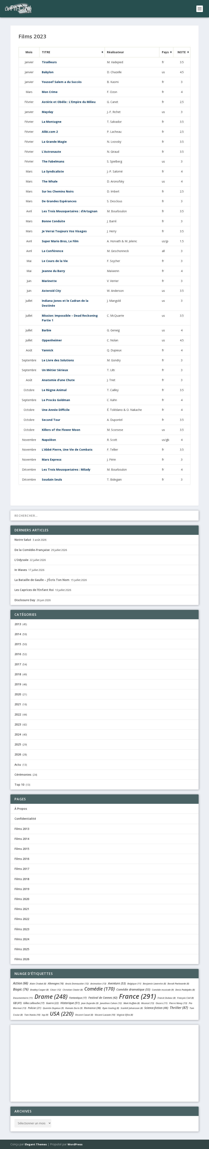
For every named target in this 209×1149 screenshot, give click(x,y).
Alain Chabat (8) (38, 983)
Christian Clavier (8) (73, 989)
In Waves (20, 570)
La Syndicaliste (53, 171)
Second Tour (51, 420)
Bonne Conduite (53, 221)
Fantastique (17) (78, 997)
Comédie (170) (99, 988)
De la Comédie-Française (32, 550)
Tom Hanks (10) (32, 1014)
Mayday (47, 112)
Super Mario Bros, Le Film (60, 241)
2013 (17, 624)
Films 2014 (21, 839)
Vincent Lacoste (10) (105, 1014)
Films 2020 (21, 899)
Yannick (47, 350)
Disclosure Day (24, 600)
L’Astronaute (51, 152)
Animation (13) (98, 983)
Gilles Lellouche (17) (33, 1003)
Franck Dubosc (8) (167, 997)
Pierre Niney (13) (178, 1003)
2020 (17, 694)
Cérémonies (22, 774)
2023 (17, 724)
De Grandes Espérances (59, 201)
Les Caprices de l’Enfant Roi (34, 590)
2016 (17, 654)
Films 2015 (21, 849)
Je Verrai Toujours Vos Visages (64, 231)
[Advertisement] (104, 1062)
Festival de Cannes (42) (102, 998)
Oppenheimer (52, 340)
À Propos (20, 809)
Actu (17, 764)
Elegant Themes (36, 1144)
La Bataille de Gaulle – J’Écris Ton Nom (41, 580)
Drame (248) (51, 996)
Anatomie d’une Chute (58, 380)
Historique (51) (70, 1003)
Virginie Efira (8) (125, 1014)
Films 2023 (21, 929)
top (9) (45, 1014)
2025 (17, 744)
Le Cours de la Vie (55, 261)
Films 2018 (21, 879)
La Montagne (51, 122)
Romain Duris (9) (73, 1008)
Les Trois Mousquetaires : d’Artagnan (69, 211)
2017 (17, 664)
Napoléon (49, 440)
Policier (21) (34, 1008)
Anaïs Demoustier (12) (77, 983)
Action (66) (20, 983)
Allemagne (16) (56, 983)
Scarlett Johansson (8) (132, 1008)
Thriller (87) (179, 1007)
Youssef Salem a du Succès (62, 82)
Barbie (46, 330)
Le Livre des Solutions (58, 360)
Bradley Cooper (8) (39, 989)
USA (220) (61, 1013)
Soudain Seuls (52, 479)
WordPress (75, 1144)
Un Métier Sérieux (55, 370)
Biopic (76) (21, 989)
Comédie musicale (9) (163, 989)
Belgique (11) (134, 983)
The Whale (50, 181)
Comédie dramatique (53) (133, 989)
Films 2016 (21, 859)
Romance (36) (92, 1008)
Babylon (47, 72)
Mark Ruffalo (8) (131, 1003)
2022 (17, 714)
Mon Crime (50, 92)
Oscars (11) (162, 1003)
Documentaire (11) (23, 997)
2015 (17, 644)
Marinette (49, 281)
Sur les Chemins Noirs (58, 191)
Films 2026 (21, 959)
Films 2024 (21, 939)
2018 (17, 674)
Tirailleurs (49, 62)
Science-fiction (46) (156, 1008)
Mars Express (51, 459)
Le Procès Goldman (56, 400)
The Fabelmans (53, 161)
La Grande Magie (54, 142)
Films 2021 (21, 909)
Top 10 (19, 784)
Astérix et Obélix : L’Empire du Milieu (69, 102)
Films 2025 (21, 949)
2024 (17, 734)
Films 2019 (21, 889)
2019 (17, 684)
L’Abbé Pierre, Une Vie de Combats (67, 449)
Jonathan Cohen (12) (111, 1003)
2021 (17, 704)
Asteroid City (51, 291)
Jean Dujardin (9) (89, 1003)
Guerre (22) (52, 1003)
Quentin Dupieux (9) (53, 1008)
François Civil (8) (185, 997)
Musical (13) (147, 1003)
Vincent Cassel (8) (84, 1014)
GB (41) (17, 1003)
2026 (17, 754)
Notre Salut (22, 540)
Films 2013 (21, 829)
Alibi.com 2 (50, 132)
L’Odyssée (21, 560)
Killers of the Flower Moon (61, 430)
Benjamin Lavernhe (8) (154, 983)
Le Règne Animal (54, 390)
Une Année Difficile (56, 410)
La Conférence (52, 251)
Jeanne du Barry (53, 271)
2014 (17, 634)
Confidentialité (25, 819)
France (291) (137, 996)
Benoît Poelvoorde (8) (178, 983)
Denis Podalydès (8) (185, 989)
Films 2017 (21, 869)
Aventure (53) (117, 983)
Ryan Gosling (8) (110, 1008)
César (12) (55, 989)
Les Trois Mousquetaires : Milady (66, 469)
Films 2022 (21, 919)
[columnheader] (71, 52)
